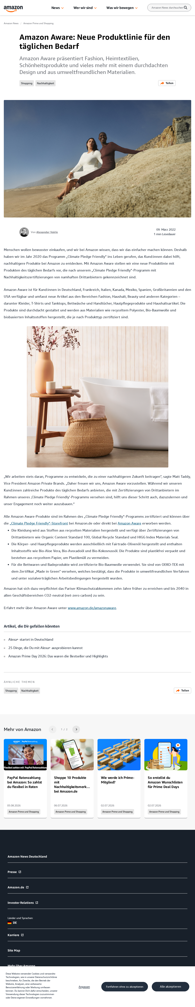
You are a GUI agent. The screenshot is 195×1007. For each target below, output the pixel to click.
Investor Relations (21, 903)
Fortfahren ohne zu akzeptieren (124, 986)
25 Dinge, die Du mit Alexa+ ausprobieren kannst (45, 648)
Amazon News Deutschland (27, 856)
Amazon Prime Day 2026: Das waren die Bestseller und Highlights (58, 656)
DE (15, 922)
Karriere (13, 935)
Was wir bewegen (119, 8)
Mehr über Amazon (21, 966)
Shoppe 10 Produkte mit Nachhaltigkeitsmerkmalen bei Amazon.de (75, 784)
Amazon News (11, 23)
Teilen (169, 83)
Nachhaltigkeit (45, 83)
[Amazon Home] (13, 9)
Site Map (14, 950)
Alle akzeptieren (170, 987)
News (55, 8)
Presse (12, 872)
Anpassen (84, 986)
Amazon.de (16, 887)
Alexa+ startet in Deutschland (30, 639)
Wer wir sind (83, 8)
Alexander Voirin (47, 232)
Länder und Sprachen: (20, 918)
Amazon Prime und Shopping (38, 23)
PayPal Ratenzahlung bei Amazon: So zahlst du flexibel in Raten (24, 782)
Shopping (26, 83)
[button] (62, 8)
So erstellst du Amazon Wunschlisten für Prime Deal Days (165, 782)
